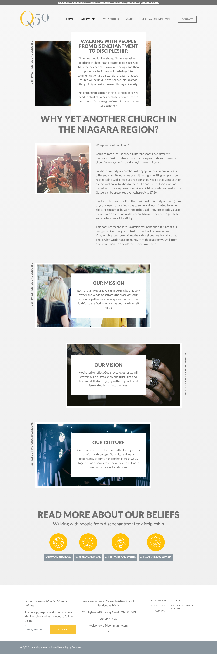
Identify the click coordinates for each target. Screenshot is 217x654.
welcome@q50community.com (108, 625)
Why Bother (111, 19)
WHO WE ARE (158, 600)
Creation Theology (58, 557)
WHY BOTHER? (158, 605)
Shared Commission (88, 557)
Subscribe (63, 629)
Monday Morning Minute (158, 19)
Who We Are (88, 19)
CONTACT (160, 611)
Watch (130, 19)
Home (71, 18)
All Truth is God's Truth (120, 557)
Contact (187, 19)
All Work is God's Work (155, 557)
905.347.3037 (108, 618)
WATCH (175, 600)
